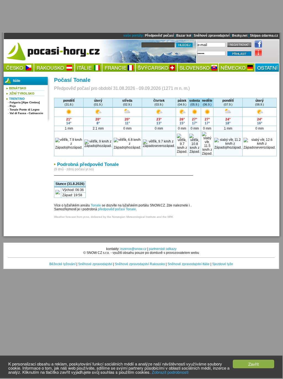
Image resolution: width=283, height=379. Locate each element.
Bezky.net (239, 35)
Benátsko (17, 88)
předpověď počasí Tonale (117, 209)
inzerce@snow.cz (133, 249)
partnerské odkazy (163, 249)
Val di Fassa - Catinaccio (26, 113)
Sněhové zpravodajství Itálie (188, 264)
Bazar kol (183, 35)
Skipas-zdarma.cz (264, 35)
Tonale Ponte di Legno (24, 109)
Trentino (17, 98)
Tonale (96, 205)
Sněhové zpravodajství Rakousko (140, 264)
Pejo (13, 105)
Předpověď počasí (159, 35)
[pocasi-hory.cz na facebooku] (257, 47)
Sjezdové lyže (222, 264)
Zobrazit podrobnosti (170, 372)
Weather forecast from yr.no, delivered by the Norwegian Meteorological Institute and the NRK (113, 216)
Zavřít (253, 364)
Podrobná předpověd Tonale (88, 164)
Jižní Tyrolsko (21, 93)
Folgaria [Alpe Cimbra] (25, 102)
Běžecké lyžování (62, 264)
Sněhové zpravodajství (211, 35)
